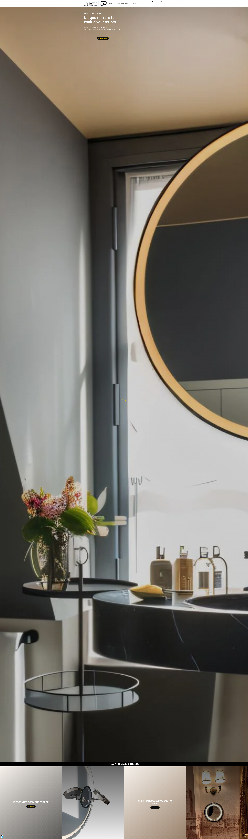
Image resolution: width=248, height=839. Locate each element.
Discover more (31, 806)
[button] (2, 838)
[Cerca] (155, 1)
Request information (102, 38)
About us (127, 3)
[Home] (95, 3)
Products (111, 3)
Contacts (134, 3)
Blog (122, 3)
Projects (118, 3)
